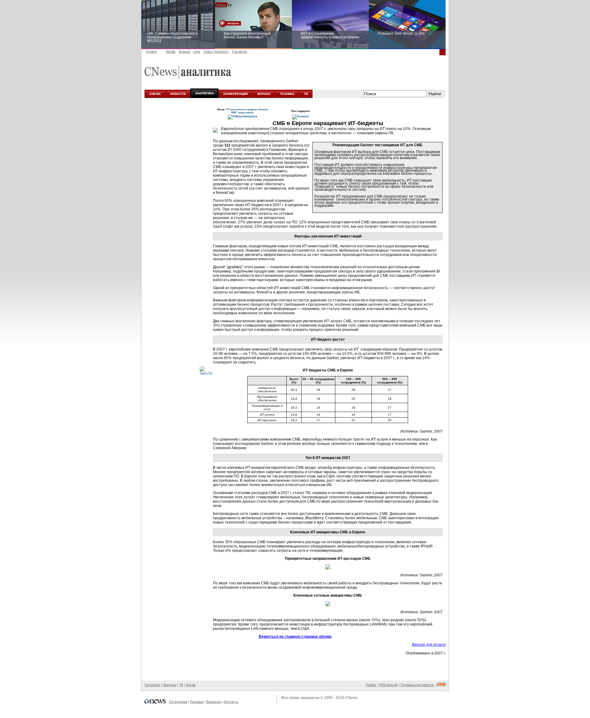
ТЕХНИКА (287, 94)
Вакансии (213, 702)
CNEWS (155, 94)
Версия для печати (429, 644)
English (151, 51)
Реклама (196, 702)
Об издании (178, 702)
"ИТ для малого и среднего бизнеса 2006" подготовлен (246, 111)
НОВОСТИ (178, 94)
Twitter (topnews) (216, 51)
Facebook (239, 51)
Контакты (231, 702)
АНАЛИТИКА (204, 93)
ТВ (306, 94)
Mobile (170, 51)
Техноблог (152, 685)
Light (196, 51)
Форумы (169, 685)
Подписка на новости (417, 685)
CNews (351, 698)
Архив (190, 685)
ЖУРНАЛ (263, 94)
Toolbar (370, 685)
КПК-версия (388, 685)
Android (184, 51)
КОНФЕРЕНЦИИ (235, 94)
